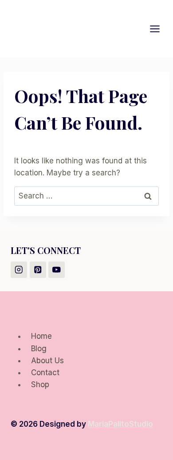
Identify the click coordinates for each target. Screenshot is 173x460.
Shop (40, 384)
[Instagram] (19, 270)
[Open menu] (159, 28)
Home (41, 336)
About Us (47, 360)
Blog (39, 348)
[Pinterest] (38, 270)
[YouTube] (56, 270)
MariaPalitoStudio (120, 424)
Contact (45, 372)
